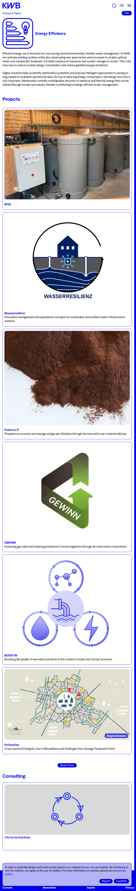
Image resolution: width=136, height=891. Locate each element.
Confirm (121, 881)
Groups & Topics (11, 13)
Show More (67, 765)
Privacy (130, 887)
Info (126, 13)
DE (122, 5)
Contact (7, 887)
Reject (106, 881)
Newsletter (49, 887)
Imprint (91, 887)
